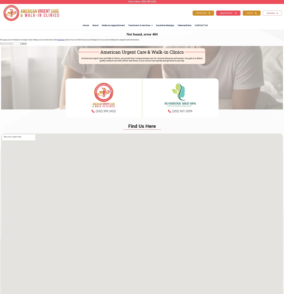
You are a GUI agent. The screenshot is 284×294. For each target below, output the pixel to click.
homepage (61, 40)
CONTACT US (201, 25)
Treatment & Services (139, 25)
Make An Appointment (113, 25)
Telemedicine (184, 25)
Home (86, 25)
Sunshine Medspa (165, 25)
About (95, 25)
